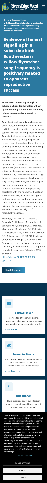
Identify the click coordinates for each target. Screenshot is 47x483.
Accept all (22, 477)
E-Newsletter (23, 312)
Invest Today (11, 371)
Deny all (23, 470)
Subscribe (9, 329)
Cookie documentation (23, 455)
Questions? (23, 396)
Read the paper (13, 270)
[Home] (20, 6)
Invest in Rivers (23, 354)
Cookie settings (22, 463)
